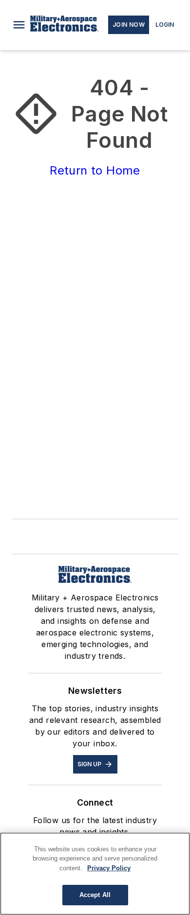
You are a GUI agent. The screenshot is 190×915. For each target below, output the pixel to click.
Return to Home (95, 170)
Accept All (95, 894)
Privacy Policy (109, 868)
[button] (19, 25)
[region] (95, 873)
